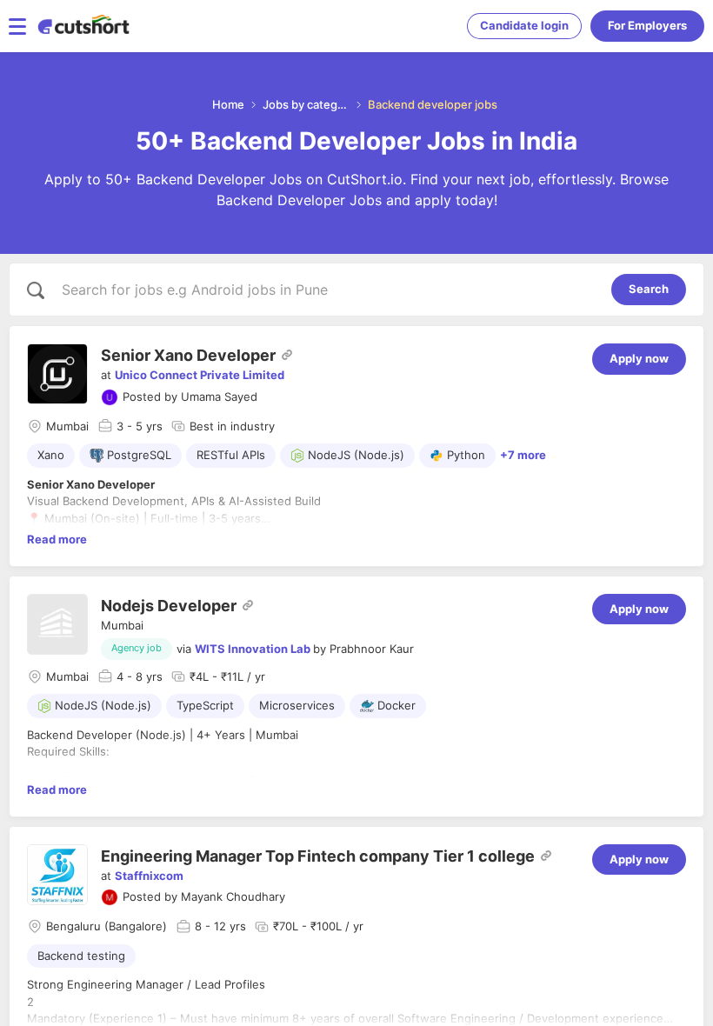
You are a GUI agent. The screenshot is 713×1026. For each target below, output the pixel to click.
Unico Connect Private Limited (199, 375)
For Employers (647, 25)
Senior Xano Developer (188, 355)
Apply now (639, 358)
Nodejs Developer (169, 605)
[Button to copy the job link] (287, 355)
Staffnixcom (149, 876)
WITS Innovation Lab (252, 649)
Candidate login (524, 25)
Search (649, 289)
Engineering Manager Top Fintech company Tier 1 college (318, 856)
